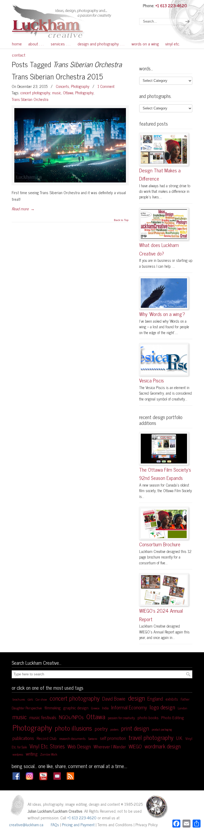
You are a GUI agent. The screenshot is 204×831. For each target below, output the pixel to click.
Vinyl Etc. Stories (47, 746)
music (56, 93)
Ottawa (68, 93)
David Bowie (113, 698)
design (136, 697)
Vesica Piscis (151, 380)
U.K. (179, 738)
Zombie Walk (48, 754)
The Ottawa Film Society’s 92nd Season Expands (165, 474)
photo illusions (73, 727)
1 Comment (105, 86)
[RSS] (70, 778)
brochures (18, 699)
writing (31, 753)
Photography (80, 86)
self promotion (113, 737)
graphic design (75, 707)
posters (114, 729)
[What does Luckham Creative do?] (164, 224)
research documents (72, 738)
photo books (148, 717)
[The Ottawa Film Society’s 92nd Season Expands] (164, 448)
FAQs (55, 824)
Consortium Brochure (159, 544)
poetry (101, 728)
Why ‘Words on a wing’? (162, 314)
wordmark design (162, 746)
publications (23, 738)
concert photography (35, 93)
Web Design (79, 746)
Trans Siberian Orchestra (30, 99)
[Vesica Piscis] (164, 359)
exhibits (171, 699)
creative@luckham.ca (26, 824)
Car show (41, 699)
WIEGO (135, 746)
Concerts (62, 86)
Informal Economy (129, 707)
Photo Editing (172, 717)
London (182, 708)
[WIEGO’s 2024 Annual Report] (164, 589)
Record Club (47, 738)
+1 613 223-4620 (171, 5)
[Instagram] (29, 778)
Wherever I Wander (110, 746)
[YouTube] (43, 779)
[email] (57, 778)
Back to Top (121, 220)
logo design (162, 706)
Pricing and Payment (78, 824)
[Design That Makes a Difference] (164, 149)
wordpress (17, 754)
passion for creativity (121, 718)
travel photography (151, 737)
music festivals (42, 717)
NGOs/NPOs (71, 717)
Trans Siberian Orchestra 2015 (57, 76)
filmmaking (53, 708)
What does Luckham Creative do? (159, 249)
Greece (95, 708)
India (105, 708)
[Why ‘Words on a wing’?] (164, 293)
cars (30, 699)
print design (135, 728)
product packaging (162, 729)
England (155, 698)
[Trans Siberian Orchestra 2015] (70, 145)
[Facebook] (16, 778)
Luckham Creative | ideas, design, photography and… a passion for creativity (70, 21)
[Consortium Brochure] (164, 523)
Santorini (92, 738)
